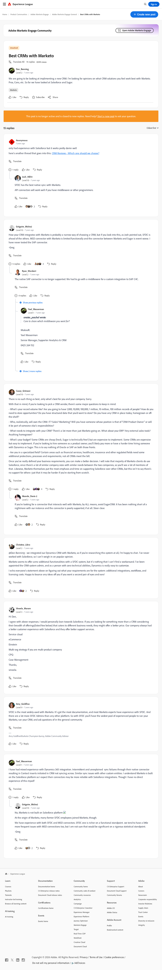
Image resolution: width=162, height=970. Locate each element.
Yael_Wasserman (36, 309)
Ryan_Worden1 (29, 271)
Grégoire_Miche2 (24, 226)
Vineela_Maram (23, 608)
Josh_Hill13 (27, 176)
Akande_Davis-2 (29, 496)
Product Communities (18, 14)
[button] (144, 14)
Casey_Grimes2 (23, 390)
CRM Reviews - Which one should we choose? (75, 153)
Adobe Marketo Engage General (64, 14)
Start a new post (105, 116)
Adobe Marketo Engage (40, 14)
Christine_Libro (23, 544)
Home (4, 14)
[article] (80, 155)
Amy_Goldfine (23, 703)
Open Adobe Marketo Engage (136, 30)
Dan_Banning (22, 69)
